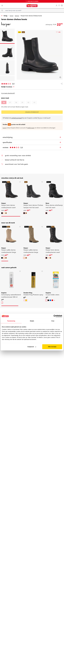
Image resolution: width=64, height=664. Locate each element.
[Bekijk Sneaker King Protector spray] (33, 280)
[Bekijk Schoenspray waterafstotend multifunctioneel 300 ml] (11, 280)
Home (11, 16)
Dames (17, 16)
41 (34, 102)
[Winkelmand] (62, 5)
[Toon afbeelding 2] (7, 52)
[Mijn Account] (56, 5)
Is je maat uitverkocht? (8, 93)
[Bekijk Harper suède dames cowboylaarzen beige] (11, 235)
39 (22, 102)
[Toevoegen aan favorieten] (20, 182)
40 (28, 102)
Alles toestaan (52, 346)
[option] (2, 213)
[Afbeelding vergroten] (60, 77)
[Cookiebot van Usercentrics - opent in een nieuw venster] (55, 316)
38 (16, 102)
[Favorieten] (59, 5)
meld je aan (30, 128)
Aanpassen (30, 346)
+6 (54, 300)
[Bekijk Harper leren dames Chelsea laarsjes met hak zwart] (33, 190)
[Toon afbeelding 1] (7, 36)
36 (4, 102)
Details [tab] (32, 321)
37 (10, 102)
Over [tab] (52, 321)
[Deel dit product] (61, 84)
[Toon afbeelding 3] (7, 67)
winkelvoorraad (16, 118)
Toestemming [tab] (11, 321)
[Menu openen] (2, 5)
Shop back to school (33, 1)
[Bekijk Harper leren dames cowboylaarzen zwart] (11, 190)
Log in (4, 128)
